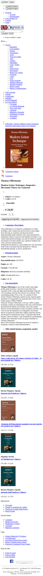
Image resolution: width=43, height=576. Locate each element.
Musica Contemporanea (18, 88)
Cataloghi (13, 110)
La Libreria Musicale (17, 106)
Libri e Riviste (10, 92)
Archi (12, 55)
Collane (8, 94)
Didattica (8, 98)
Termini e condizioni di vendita (16, 507)
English (15, 8)
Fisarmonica (14, 53)
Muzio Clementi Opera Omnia (15, 542)
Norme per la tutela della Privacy (16, 509)
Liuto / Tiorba (14, 65)
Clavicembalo (14, 49)
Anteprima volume (11, 171)
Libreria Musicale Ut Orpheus (15, 536)
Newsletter (13, 116)
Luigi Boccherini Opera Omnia (16, 540)
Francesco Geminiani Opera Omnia (17, 544)
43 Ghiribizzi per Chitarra (11, 459)
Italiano (15, 6)
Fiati (11, 67)
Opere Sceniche (15, 80)
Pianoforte (13, 47)
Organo (12, 51)
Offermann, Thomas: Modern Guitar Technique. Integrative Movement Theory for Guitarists (22, 125)
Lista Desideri (10, 557)
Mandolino (13, 63)
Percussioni (14, 71)
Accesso (13, 14)
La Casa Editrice (11, 102)
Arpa (11, 59)
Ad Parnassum (10, 538)
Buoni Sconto (10, 511)
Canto (12, 76)
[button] (24, 562)
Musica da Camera (16, 73)
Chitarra (12, 61)
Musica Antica (15, 86)
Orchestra (13, 75)
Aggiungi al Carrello (10, 219)
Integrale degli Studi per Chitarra (13, 492)
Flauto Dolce (14, 69)
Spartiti (8, 45)
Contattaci (13, 118)
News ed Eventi (15, 108)
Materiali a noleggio (12, 528)
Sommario (9, 176)
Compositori (9, 96)
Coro (11, 78)
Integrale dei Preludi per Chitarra (13, 393)
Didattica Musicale (16, 82)
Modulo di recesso (11, 522)
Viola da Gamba (15, 57)
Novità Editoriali (11, 100)
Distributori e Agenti (17, 114)
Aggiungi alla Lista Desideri (30, 219)
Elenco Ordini (10, 555)
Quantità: (4, 214)
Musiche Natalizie (16, 84)
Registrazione (14, 16)
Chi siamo (13, 104)
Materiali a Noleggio (17, 112)
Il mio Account (10, 553)
